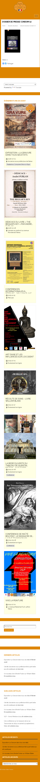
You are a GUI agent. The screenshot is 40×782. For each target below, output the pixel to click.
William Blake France (7, 769)
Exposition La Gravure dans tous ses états (17, 659)
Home (3, 25)
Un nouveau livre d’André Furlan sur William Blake (19, 673)
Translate (18, 87)
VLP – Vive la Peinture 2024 (12, 716)
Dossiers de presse (13, 25)
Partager (10, 63)
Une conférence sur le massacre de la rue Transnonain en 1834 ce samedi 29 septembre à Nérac (19, 723)
